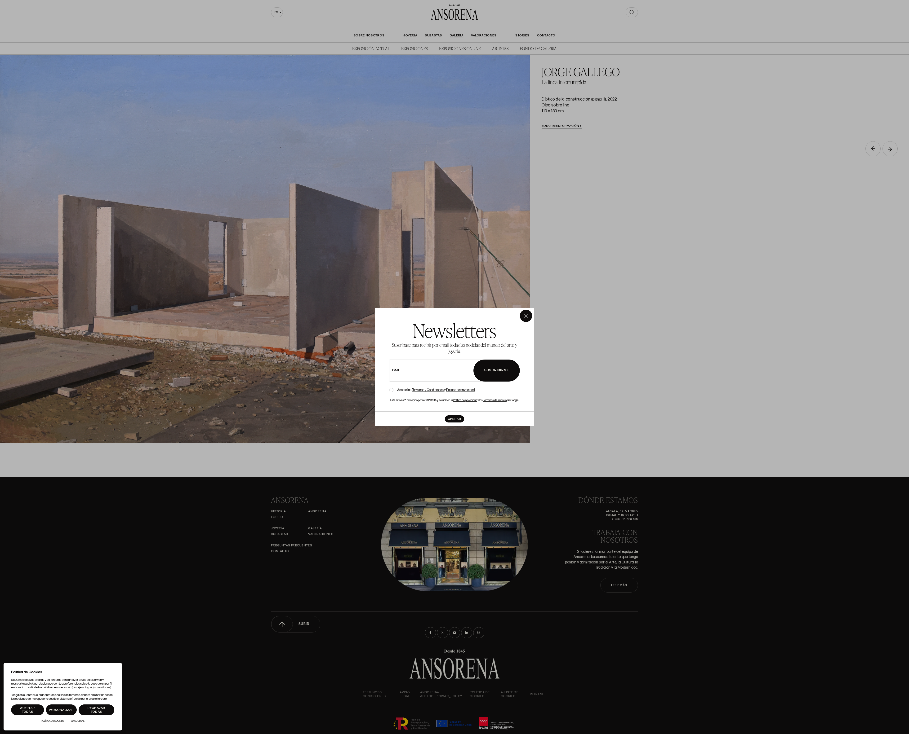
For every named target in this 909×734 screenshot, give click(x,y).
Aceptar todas (27, 710)
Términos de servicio (495, 400)
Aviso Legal (78, 721)
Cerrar (454, 419)
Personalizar (61, 710)
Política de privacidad (460, 390)
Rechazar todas (96, 710)
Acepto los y (436, 390)
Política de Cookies (52, 721)
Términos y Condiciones (428, 390)
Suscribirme (496, 370)
